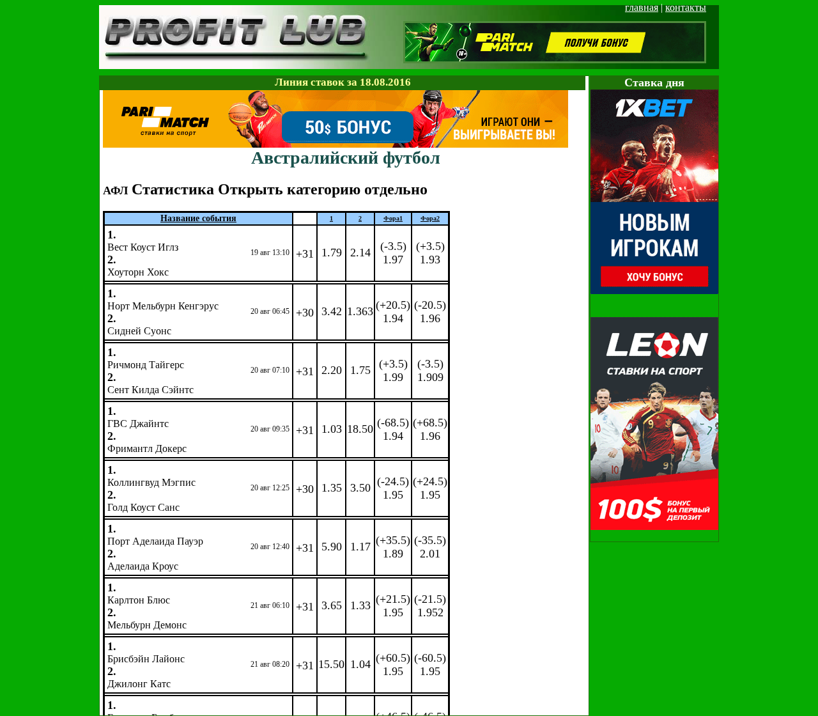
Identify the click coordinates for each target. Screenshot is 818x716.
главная (641, 7)
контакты (685, 7)
